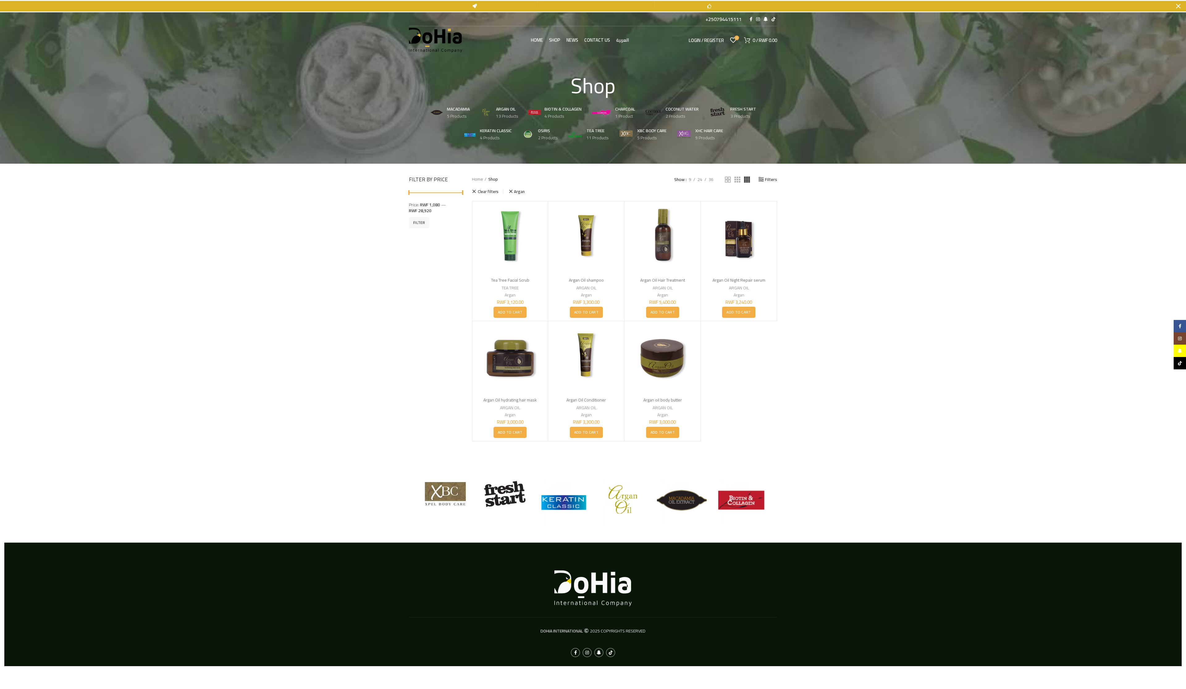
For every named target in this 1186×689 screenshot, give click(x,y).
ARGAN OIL (586, 288)
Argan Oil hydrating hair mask (510, 400)
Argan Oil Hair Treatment (662, 280)
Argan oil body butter (662, 400)
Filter (419, 222)
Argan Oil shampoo (586, 280)
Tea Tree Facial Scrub (510, 280)
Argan (519, 192)
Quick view (540, 214)
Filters (771, 179)
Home (477, 179)
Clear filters (488, 191)
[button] (510, 312)
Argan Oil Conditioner (586, 400)
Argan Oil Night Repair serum (739, 280)
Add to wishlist (540, 228)
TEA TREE (510, 288)
